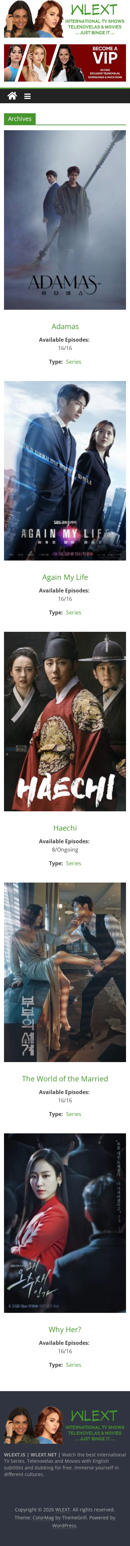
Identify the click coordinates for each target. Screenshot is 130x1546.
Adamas (65, 326)
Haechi (65, 828)
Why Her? (65, 1329)
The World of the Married (65, 1078)
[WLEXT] (12, 96)
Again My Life (65, 577)
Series (73, 361)
